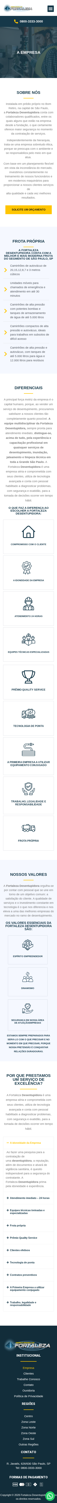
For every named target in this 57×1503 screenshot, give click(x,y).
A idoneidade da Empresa (25, 1143)
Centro (28, 1416)
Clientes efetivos (20, 1250)
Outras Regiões (28, 1444)
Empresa (28, 1368)
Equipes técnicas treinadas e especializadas (27, 1211)
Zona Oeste (28, 1433)
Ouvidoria (28, 1390)
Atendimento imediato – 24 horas (30, 1198)
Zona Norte (28, 1427)
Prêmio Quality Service (23, 1237)
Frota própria (18, 1225)
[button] (51, 9)
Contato (29, 1384)
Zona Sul (28, 1438)
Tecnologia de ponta (22, 1262)
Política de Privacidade (28, 1396)
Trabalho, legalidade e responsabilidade (23, 1304)
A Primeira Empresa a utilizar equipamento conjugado (27, 1289)
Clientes (28, 1373)
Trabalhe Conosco (28, 1379)
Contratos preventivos (23, 1275)
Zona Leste (28, 1421)
